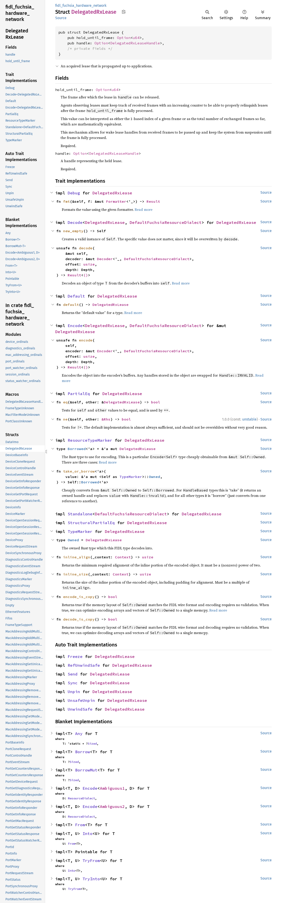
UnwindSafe (80, 709)
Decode (75, 222)
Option (124, 37)
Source (61, 18)
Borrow (82, 751)
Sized (92, 744)
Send (73, 674)
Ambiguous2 (112, 806)
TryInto (91, 878)
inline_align (76, 557)
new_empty (73, 231)
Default (76, 296)
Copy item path (123, 12)
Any (79, 733)
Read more (143, 209)
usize (89, 264)
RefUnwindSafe (84, 665)
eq (65, 402)
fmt (66, 201)
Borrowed (77, 448)
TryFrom (91, 860)
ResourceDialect (81, 798)
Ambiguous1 (112, 788)
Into (87, 833)
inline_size (75, 574)
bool (155, 402)
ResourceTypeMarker (90, 440)
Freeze (75, 656)
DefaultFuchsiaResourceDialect (166, 222)
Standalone (80, 513)
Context (123, 557)
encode (85, 340)
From (80, 824)
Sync (73, 682)
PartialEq (79, 393)
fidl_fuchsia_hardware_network (80, 5)
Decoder (105, 259)
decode (85, 248)
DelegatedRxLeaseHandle (135, 43)
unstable (249, 419)
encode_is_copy (79, 596)
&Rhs (105, 419)
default (71, 304)
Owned (154, 476)
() (85, 275)
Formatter (116, 201)
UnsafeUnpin (81, 700)
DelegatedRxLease (112, 193)
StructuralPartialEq (91, 522)
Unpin (74, 691)
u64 (136, 37)
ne (65, 419)
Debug (74, 193)
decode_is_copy (79, 619)
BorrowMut (86, 770)
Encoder (105, 351)
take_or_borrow (79, 471)
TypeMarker (131, 476)
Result (153, 201)
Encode (75, 325)
